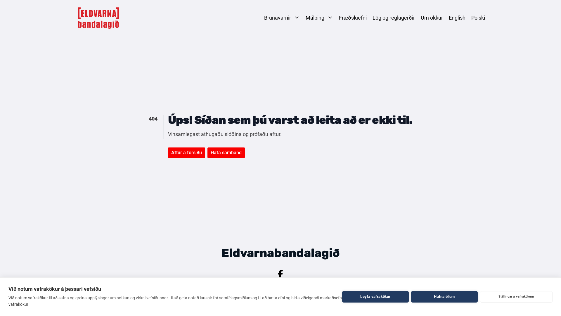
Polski (478, 18)
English (457, 18)
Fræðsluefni (353, 18)
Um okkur (432, 18)
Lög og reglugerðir (394, 18)
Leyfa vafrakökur (375, 296)
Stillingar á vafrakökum (516, 296)
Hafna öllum (444, 296)
